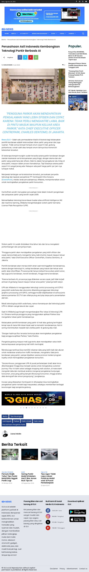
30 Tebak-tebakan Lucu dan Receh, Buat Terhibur (77, 91)
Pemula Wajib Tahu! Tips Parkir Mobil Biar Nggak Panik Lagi (9, 477)
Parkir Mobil (38, 421)
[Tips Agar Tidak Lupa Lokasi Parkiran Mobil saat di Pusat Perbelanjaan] (49, 459)
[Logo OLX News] (7, 29)
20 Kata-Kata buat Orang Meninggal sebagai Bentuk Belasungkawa (75, 84)
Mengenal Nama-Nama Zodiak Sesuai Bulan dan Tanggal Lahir (77, 65)
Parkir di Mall (26, 421)
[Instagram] (79, 1)
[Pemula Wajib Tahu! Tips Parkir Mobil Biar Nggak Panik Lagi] (10, 459)
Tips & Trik (44, 472)
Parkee (16, 421)
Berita (4, 40)
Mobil (23, 472)
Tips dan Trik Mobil (7, 472)
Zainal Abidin (7, 65)
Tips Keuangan (16, 416)
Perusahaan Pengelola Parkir (14, 424)
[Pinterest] (30, 57)
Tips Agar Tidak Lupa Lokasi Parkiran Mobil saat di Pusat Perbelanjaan (48, 478)
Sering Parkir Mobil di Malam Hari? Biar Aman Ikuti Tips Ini (28, 477)
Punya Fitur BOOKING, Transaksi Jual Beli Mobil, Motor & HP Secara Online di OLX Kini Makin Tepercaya (77, 56)
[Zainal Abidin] (5, 434)
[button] (83, 33)
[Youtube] (86, 1)
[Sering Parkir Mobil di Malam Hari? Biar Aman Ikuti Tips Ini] (29, 459)
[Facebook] (76, 1)
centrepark (7, 421)
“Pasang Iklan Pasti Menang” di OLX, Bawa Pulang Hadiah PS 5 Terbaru (76, 74)
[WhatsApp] (36, 57)
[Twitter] (82, 1)
